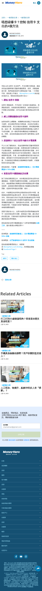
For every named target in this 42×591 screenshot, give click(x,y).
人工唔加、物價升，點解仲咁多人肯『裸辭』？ (21, 389)
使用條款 (24, 586)
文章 (3, 17)
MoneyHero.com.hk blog (13, 247)
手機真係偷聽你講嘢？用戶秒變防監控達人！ (21, 354)
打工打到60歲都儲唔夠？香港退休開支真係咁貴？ (20, 320)
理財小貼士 (14, 258)
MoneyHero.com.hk (27, 93)
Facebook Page (9, 249)
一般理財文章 (12, 17)
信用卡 (5, 258)
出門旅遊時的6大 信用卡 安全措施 (22, 240)
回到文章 (8, 280)
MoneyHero (15, 33)
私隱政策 (30, 586)
